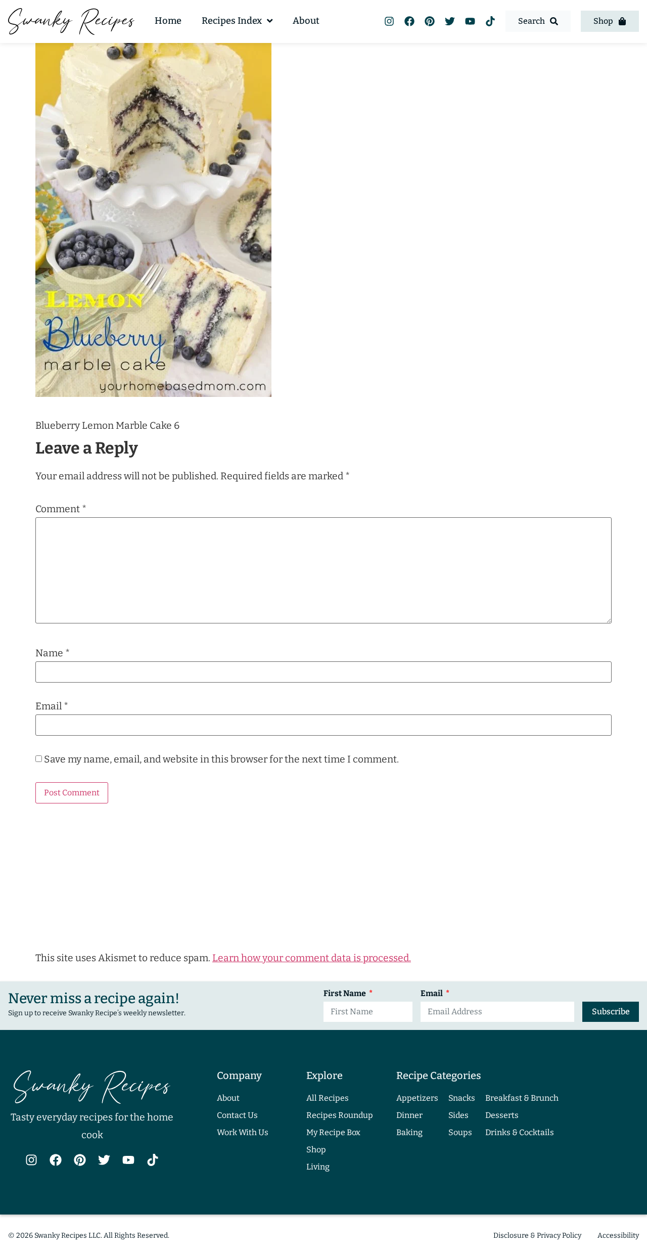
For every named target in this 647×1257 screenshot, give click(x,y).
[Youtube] (470, 21)
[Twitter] (450, 21)
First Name (345, 994)
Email (51, 706)
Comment (60, 509)
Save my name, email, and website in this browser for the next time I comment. (221, 759)
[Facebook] (409, 21)
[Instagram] (389, 21)
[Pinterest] (430, 21)
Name (52, 653)
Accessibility (618, 1235)
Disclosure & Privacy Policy (537, 1235)
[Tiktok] (490, 21)
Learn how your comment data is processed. (311, 958)
